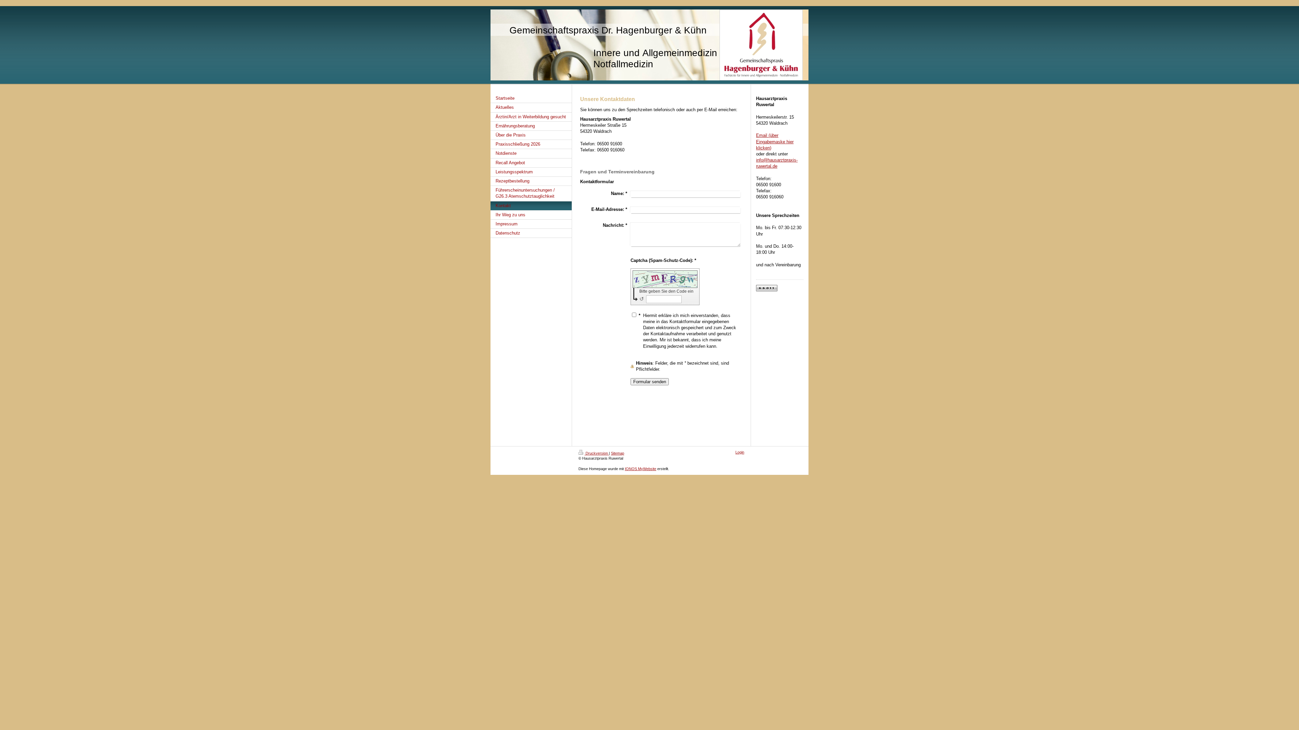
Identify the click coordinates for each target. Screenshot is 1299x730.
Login (739, 452)
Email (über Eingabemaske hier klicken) (775, 141)
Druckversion (597, 453)
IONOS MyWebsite (640, 469)
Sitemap (617, 453)
